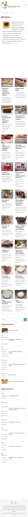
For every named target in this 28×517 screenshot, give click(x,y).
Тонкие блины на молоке (15, 422)
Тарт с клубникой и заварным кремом (6, 147)
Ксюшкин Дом (10, 506)
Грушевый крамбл (5, 201)
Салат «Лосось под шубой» (15, 446)
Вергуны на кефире (5, 226)
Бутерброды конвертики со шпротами (15, 340)
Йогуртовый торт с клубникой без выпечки (20, 175)
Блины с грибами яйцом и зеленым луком (17, 364)
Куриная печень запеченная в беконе (16, 458)
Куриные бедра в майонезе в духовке (16, 352)
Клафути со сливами (5, 251)
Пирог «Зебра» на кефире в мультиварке (20, 227)
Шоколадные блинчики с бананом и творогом (19, 202)
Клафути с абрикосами (6, 173)
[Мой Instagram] (16, 502)
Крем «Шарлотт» (19, 301)
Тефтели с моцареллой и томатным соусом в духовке (17, 409)
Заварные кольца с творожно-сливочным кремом (6, 92)
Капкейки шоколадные (6, 277)
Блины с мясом (12, 374)
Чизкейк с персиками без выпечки (20, 146)
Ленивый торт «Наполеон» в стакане (20, 117)
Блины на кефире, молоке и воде (16, 381)
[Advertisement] (14, 62)
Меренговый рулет (19, 89)
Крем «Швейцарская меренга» (7, 302)
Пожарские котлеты (13, 330)
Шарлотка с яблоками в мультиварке (19, 251)
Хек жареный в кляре (14, 395)
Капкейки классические (20, 277)
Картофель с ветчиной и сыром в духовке (17, 433)
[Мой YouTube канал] (12, 502)
